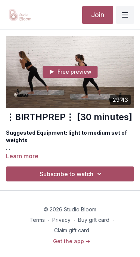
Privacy (61, 220)
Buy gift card (93, 220)
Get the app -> (71, 241)
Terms (37, 220)
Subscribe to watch (66, 174)
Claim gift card (71, 230)
